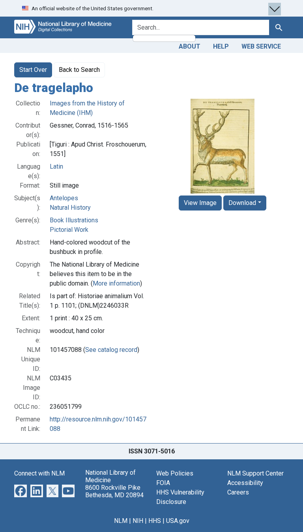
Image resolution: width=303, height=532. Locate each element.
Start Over (33, 69)
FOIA (163, 483)
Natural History (70, 207)
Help (221, 46)
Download (242, 203)
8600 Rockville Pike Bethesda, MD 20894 (114, 491)
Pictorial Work (69, 229)
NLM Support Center (255, 473)
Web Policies (174, 473)
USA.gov (177, 520)
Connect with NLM (39, 473)
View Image (200, 203)
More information (116, 283)
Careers (238, 492)
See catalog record (111, 349)
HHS (154, 520)
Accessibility (245, 483)
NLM (120, 520)
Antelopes (64, 198)
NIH (138, 520)
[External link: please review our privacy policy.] (20, 490)
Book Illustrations (74, 220)
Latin (56, 166)
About (189, 46)
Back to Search (79, 69)
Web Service (261, 46)
